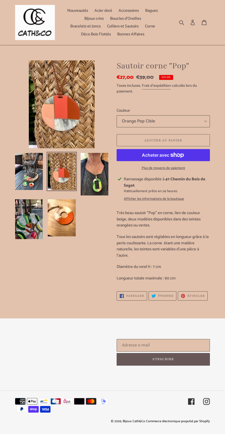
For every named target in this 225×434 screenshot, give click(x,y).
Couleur (123, 111)
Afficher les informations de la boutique (154, 199)
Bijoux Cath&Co (134, 421)
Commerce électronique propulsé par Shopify (178, 421)
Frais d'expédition (156, 86)
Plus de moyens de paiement (163, 168)
